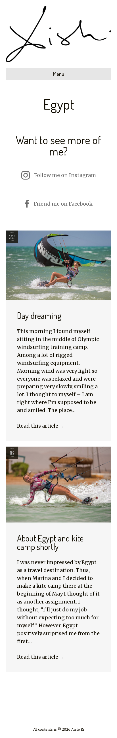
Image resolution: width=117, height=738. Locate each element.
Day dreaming (39, 315)
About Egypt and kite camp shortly (50, 542)
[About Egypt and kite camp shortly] (58, 484)
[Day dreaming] (58, 265)
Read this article (40, 426)
